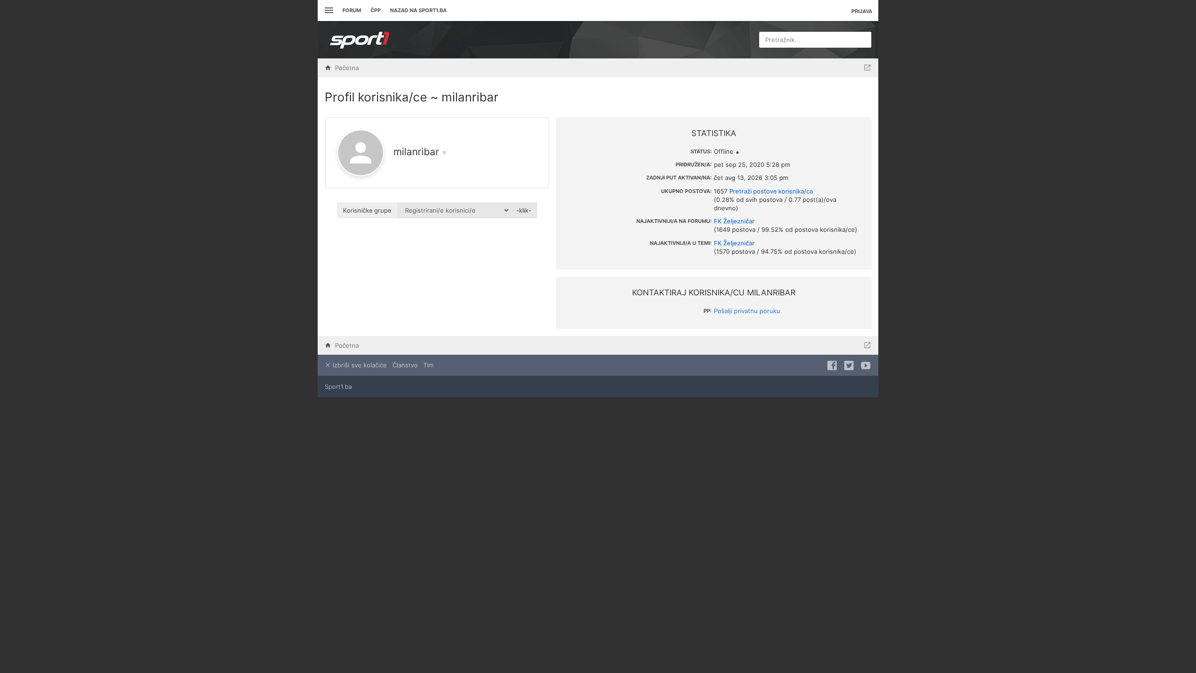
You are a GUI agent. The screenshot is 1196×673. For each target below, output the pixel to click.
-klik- (523, 210)
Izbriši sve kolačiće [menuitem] (359, 365)
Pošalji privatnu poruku (747, 311)
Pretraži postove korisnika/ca (771, 191)
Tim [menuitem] (428, 365)
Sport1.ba (338, 386)
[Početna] (360, 39)
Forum (351, 10)
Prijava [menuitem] (861, 10)
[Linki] (328, 10)
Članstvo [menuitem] (405, 365)
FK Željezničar (734, 221)
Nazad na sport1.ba (418, 10)
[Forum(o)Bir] (867, 67)
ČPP (375, 10)
